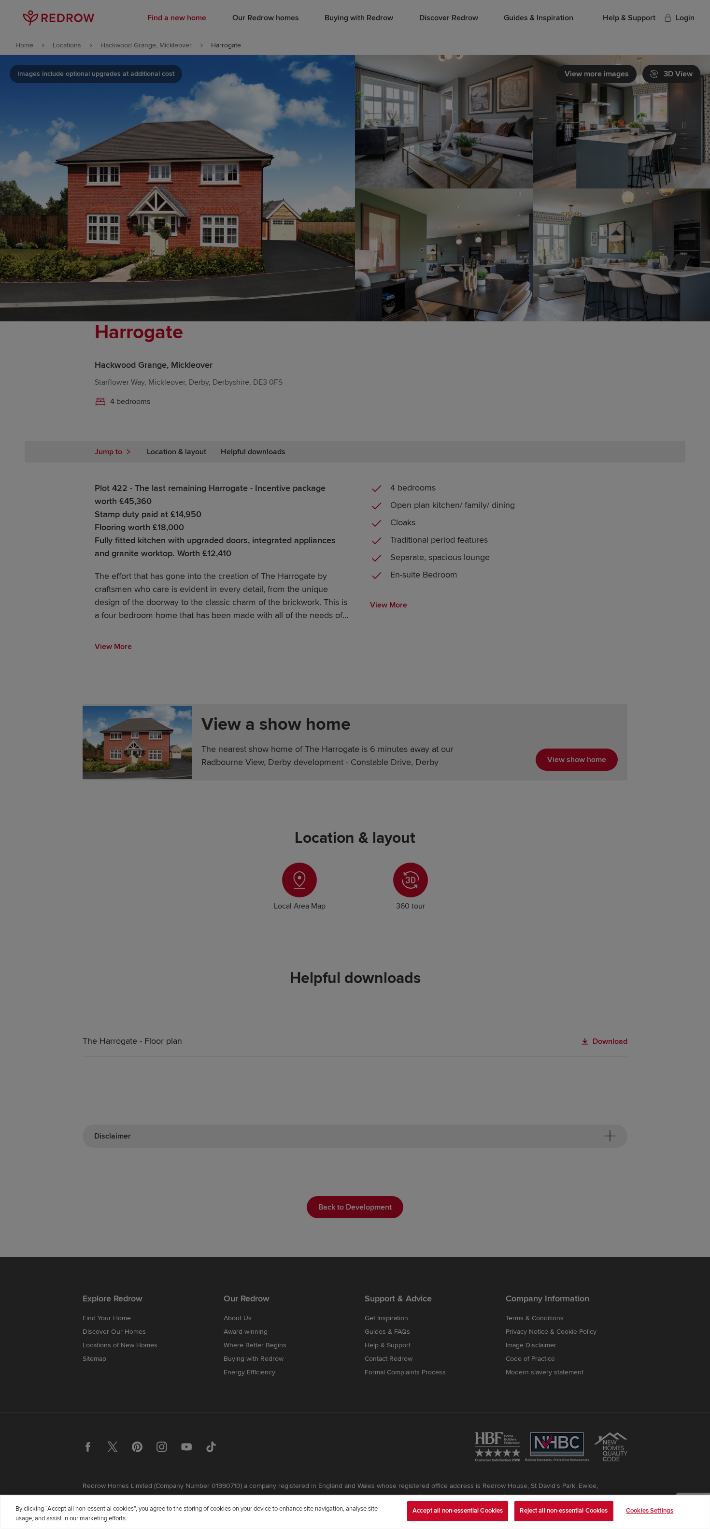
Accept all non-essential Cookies (457, 1511)
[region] (355, 1512)
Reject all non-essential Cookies (564, 1511)
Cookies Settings (649, 1511)
